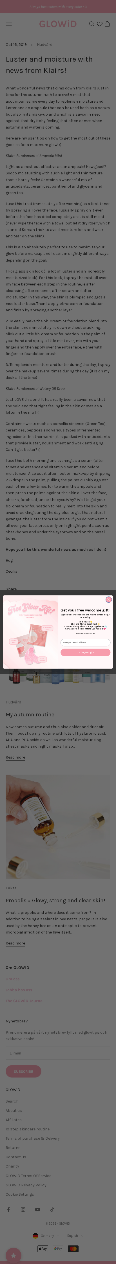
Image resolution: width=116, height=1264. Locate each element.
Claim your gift (85, 652)
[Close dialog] (109, 600)
